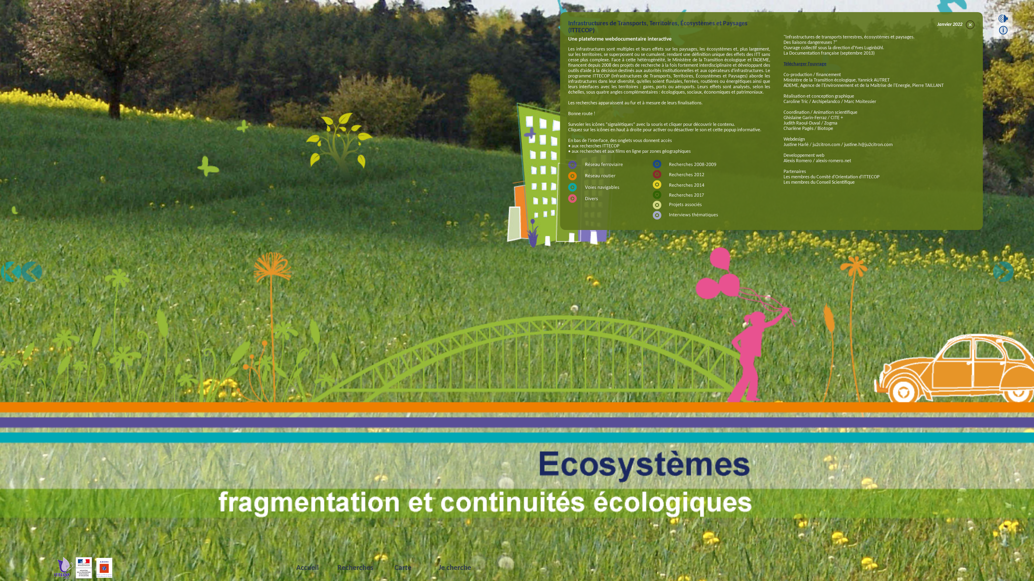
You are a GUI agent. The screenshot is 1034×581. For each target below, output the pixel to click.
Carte (402, 568)
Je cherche (455, 568)
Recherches (355, 568)
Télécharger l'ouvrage (805, 64)
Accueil (307, 568)
